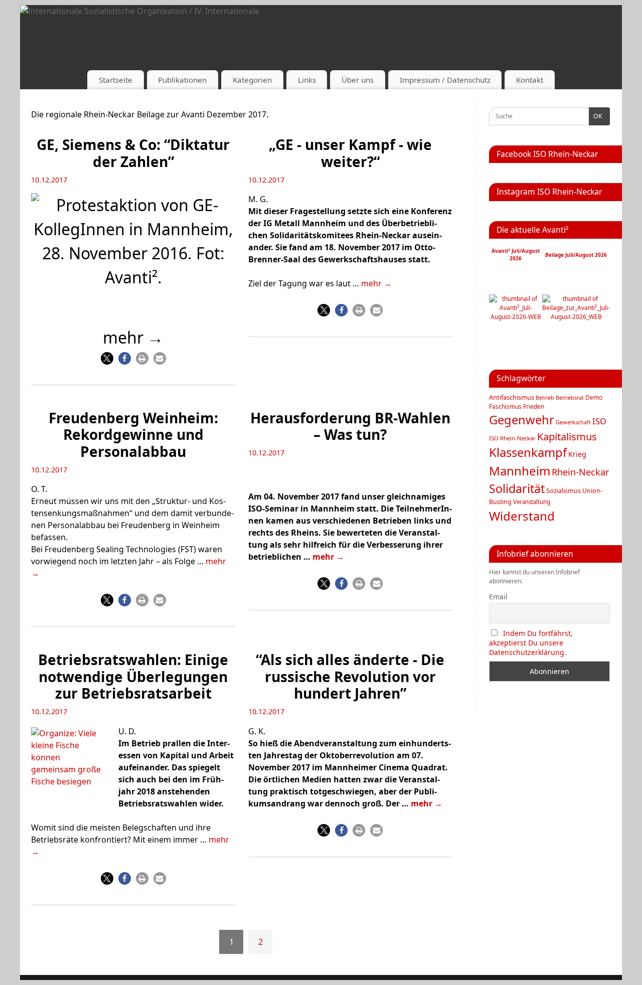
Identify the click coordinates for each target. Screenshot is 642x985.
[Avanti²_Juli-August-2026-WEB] (515, 316)
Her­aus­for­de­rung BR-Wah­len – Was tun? (350, 426)
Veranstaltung (531, 502)
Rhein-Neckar (580, 472)
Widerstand (522, 516)
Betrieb (545, 397)
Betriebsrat (570, 397)
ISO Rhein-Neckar (512, 438)
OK (596, 116)
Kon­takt (529, 80)
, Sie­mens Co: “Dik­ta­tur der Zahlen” (133, 153)
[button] (107, 358)
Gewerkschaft (573, 422)
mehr (376, 283)
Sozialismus (563, 490)
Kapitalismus (567, 436)
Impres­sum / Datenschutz (445, 80)
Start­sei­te (115, 80)
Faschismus (505, 406)
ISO (599, 421)
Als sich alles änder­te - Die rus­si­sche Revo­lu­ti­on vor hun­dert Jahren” (350, 676)
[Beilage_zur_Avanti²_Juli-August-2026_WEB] (576, 316)
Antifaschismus (511, 397)
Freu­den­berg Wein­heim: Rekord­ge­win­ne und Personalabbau (133, 434)
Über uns (358, 80)
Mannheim (519, 470)
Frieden (533, 406)
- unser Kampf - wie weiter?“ (350, 153)
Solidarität (517, 488)
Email (498, 596)
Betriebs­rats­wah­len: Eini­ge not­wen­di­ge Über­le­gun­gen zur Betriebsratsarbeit (133, 676)
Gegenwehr (521, 420)
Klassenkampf (528, 452)
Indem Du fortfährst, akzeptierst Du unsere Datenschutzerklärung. (531, 642)
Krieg (577, 454)
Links (307, 80)
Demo (593, 397)
